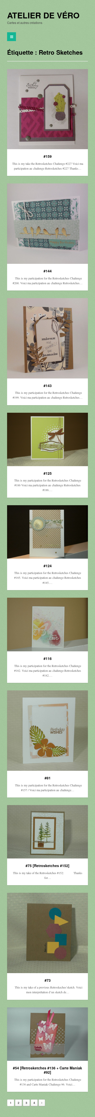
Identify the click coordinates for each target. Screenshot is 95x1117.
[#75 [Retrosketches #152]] (47, 831)
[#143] (47, 338)
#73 (48, 980)
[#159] (47, 109)
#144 (48, 270)
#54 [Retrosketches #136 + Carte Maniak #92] (47, 1070)
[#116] (47, 625)
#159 (48, 156)
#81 (48, 777)
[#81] (47, 730)
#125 (48, 473)
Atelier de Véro (43, 15)
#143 (48, 385)
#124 (48, 565)
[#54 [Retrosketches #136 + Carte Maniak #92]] (47, 1034)
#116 (48, 658)
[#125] (47, 439)
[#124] (47, 532)
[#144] (47, 223)
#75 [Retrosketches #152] (47, 865)
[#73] (47, 933)
